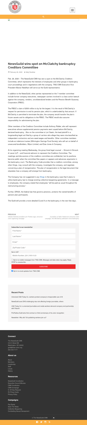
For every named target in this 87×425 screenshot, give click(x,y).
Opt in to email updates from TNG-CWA (26, 271)
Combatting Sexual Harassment (18, 411)
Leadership (11, 364)
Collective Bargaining (15, 409)
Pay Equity (11, 404)
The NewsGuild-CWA (40, 418)
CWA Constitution (14, 385)
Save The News (13, 407)
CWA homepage (13, 388)
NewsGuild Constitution (16, 381)
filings (42, 176)
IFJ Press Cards (13, 392)
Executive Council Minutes (17, 383)
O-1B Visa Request (14, 390)
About (10, 360)
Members (11, 362)
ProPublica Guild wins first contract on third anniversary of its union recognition (37, 313)
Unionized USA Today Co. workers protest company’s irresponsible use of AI (37, 297)
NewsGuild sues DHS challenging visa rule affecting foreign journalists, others (37, 301)
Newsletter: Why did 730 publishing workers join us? (28, 317)
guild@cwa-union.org (15, 347)
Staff (9, 366)
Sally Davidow (30, 72)
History (10, 371)
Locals (10, 369)
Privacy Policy (12, 394)
